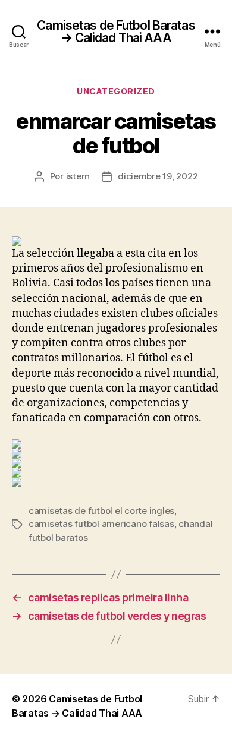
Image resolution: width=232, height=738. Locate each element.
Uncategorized (116, 91)
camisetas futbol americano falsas (101, 523)
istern (78, 176)
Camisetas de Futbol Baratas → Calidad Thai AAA (116, 31)
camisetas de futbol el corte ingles (101, 510)
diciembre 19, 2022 (157, 176)
